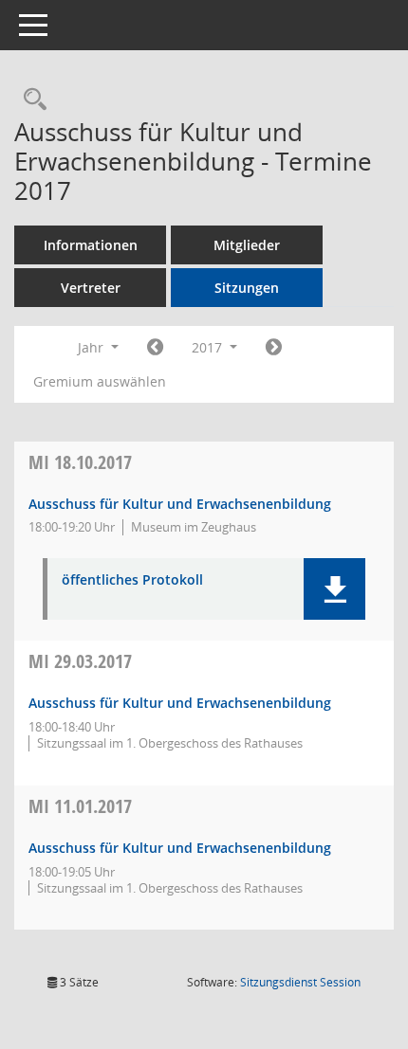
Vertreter (91, 288)
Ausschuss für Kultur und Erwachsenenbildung (179, 504)
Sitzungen (246, 288)
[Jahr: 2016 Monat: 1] (155, 348)
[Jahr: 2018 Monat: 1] (273, 348)
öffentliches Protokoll (132, 580)
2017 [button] (209, 347)
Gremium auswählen (99, 381)
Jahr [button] (92, 347)
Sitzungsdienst (300, 982)
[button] (334, 589)
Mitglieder (246, 245)
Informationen (91, 245)
